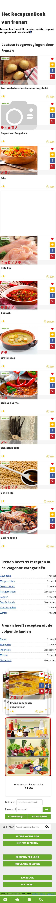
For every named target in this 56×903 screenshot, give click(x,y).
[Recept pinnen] (52, 76)
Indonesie (5, 649)
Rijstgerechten (8, 591)
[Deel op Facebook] (52, 70)
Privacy (42, 894)
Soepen (4, 597)
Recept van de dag (27, 836)
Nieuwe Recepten (27, 843)
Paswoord (10, 809)
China (3, 639)
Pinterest (27, 884)
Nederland (5, 660)
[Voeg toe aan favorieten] (52, 59)
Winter (3, 612)
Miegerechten (7, 581)
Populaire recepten (27, 863)
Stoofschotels (7, 602)
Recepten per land (27, 857)
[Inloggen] (47, 809)
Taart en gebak (8, 607)
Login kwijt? (16, 816)
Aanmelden (39, 816)
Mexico (4, 655)
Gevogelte (5, 575)
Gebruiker (10, 802)
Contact (35, 894)
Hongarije (5, 644)
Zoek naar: (8, 826)
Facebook (27, 877)
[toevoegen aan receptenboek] (52, 64)
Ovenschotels (7, 586)
